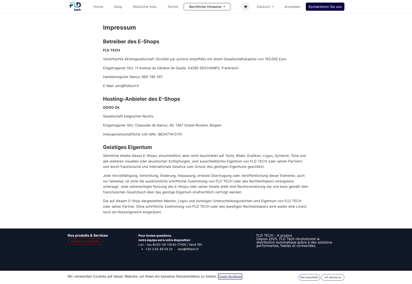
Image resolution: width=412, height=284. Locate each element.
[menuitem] (98, 6)
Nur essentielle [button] (309, 277)
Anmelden (292, 7)
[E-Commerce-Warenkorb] (245, 6)
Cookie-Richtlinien (230, 276)
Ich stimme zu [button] (333, 277)
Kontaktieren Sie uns (325, 7)
